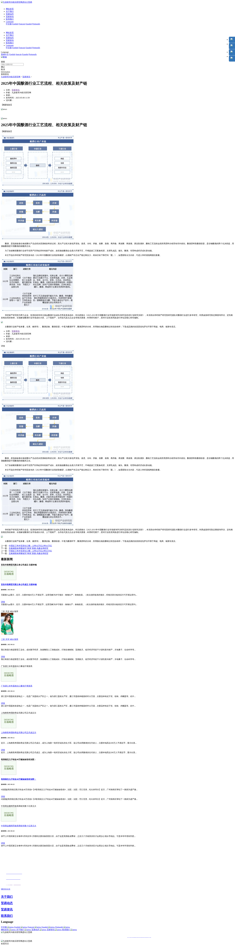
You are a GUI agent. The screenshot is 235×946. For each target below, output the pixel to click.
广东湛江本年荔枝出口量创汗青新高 (16, 686)
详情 (3, 602)
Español (29, 24)
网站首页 (10, 9)
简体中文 (5, 54)
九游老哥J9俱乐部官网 (10, 77)
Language (10, 22)
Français (22, 24)
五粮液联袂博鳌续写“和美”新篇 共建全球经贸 (28, 548)
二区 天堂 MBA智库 (9, 639)
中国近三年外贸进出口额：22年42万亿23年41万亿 (30, 546)
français (19, 54)
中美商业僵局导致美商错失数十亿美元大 (18, 826)
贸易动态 (10, 14)
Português (36, 24)
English (15, 24)
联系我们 (10, 19)
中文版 (9, 24)
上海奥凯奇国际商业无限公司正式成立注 (18, 732)
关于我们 (10, 11)
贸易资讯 (10, 17)
